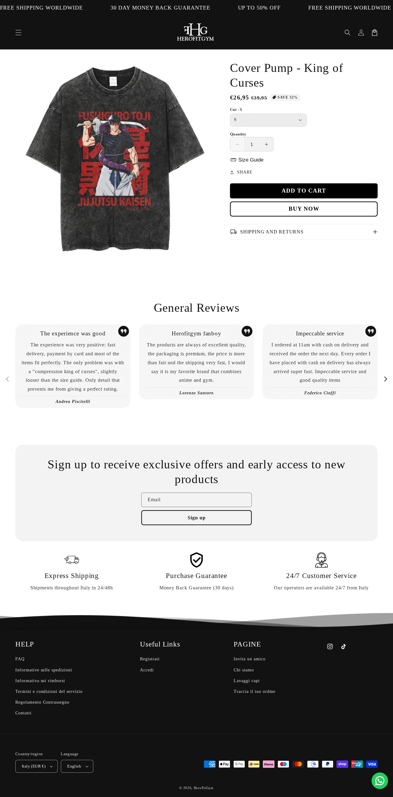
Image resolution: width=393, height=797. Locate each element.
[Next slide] (385, 379)
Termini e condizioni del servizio (49, 691)
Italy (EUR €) (33, 766)
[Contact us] (380, 780)
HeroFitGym (204, 788)
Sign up (197, 517)
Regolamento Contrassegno (42, 702)
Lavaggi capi (247, 680)
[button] (18, 32)
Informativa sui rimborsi (40, 680)
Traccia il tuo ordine (254, 691)
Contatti (23, 713)
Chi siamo (244, 670)
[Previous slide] (7, 379)
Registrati (150, 659)
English (74, 766)
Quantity (238, 134)
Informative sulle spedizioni (43, 670)
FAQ (20, 659)
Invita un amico (249, 659)
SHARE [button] (245, 172)
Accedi (147, 670)
